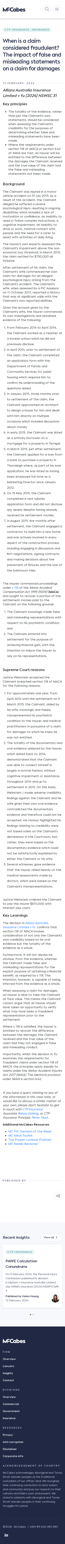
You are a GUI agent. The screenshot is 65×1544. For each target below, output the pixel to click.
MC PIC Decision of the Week (30, 1131)
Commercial (11, 1404)
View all (49, 1237)
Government (11, 1411)
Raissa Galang (28, 1113)
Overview (9, 1359)
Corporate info (13, 1456)
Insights (8, 1373)
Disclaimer (10, 1449)
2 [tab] (33, 1313)
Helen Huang (30, 1296)
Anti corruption (13, 1442)
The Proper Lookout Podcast (29, 1140)
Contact (8, 1380)
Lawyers (8, 1366)
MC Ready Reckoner (23, 1144)
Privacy (8, 1435)
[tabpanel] (32, 1279)
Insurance (9, 1418)
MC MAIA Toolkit (20, 1135)
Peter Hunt (40, 1117)
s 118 (15, 588)
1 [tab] (30, 1313)
